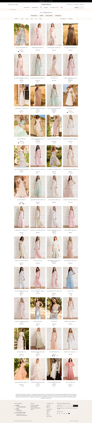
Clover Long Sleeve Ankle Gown (54, 199)
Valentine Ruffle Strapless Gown (70, 230)
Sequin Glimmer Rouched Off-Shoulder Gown (21, 170)
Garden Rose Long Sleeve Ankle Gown (38, 78)
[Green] (23, 51)
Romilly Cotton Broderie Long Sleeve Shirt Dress (54, 231)
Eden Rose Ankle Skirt (38, 321)
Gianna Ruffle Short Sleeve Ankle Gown (70, 169)
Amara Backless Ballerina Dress (54, 412)
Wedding (46, 7)
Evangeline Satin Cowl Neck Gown (21, 108)
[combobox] (79, 7)
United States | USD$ (13, 4)
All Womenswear (14, 9)
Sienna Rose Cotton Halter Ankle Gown (37, 230)
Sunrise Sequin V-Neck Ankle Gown (21, 382)
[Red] (20, 203)
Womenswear (35, 7)
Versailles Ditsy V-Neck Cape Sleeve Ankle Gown (70, 79)
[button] (16, 18)
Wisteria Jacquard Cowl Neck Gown (54, 47)
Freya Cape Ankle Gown (21, 351)
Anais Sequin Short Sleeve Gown (70, 260)
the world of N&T (54, 7)
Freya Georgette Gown (38, 260)
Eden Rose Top (54, 321)
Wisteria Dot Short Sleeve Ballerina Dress (38, 292)
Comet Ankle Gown (54, 78)
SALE (62, 7)
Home (10, 9)
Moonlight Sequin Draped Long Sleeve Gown (21, 79)
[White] (21, 51)
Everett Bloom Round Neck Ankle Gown (54, 383)
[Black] (18, 51)
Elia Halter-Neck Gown (21, 412)
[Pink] (22, 82)
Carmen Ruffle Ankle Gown (54, 351)
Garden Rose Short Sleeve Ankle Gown (70, 199)
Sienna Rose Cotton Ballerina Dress (21, 260)
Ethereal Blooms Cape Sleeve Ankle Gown (38, 352)
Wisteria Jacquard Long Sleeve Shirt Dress (21, 292)
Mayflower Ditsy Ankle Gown (70, 321)
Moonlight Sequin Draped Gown (70, 47)
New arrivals (27, 7)
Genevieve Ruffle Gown (21, 199)
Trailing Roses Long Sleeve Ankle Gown (70, 138)
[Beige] (20, 82)
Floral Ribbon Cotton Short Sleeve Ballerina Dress (54, 261)
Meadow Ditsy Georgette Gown (70, 351)
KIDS (41, 7)
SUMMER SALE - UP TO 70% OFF (46, 1)
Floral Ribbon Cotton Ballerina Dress (54, 169)
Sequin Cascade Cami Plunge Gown (70, 412)
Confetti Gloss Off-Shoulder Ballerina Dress (21, 322)
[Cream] (20, 51)
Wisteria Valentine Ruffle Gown (22, 47)
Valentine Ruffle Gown (70, 108)
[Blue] (71, 295)
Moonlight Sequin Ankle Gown (38, 47)
